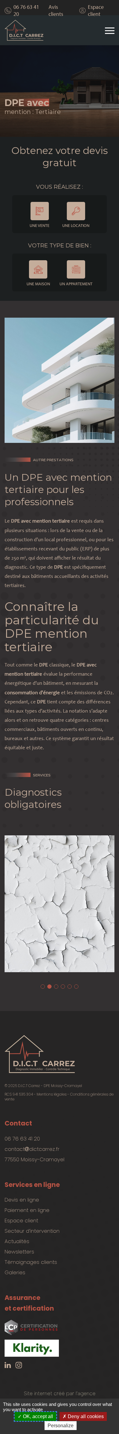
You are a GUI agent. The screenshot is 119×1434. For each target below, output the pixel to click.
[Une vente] (40, 211)
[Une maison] (38, 269)
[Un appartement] (76, 269)
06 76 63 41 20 (26, 10)
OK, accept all (37, 1416)
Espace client (96, 10)
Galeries (15, 1272)
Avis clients (56, 10)
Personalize (61, 1425)
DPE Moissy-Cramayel (63, 1085)
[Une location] (76, 211)
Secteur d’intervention (32, 1231)
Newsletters (19, 1251)
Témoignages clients (31, 1262)
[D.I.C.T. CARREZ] (24, 30)
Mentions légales (52, 1094)
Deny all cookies (85, 1416)
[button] (43, 986)
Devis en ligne (22, 1199)
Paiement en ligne (27, 1210)
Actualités (17, 1241)
